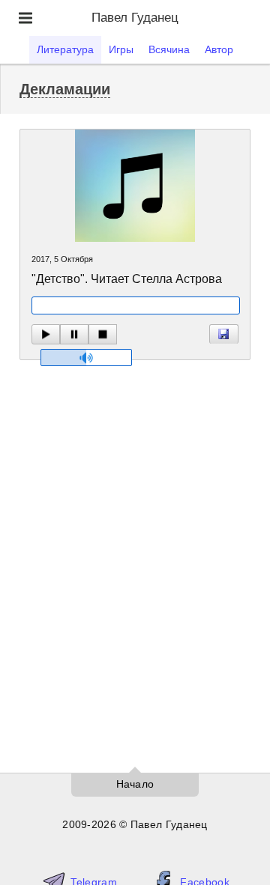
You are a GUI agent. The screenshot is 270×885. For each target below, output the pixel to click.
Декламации (65, 89)
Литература (65, 49)
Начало (135, 784)
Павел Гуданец (135, 17)
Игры (121, 49)
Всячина (169, 49)
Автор (219, 49)
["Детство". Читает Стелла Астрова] (223, 334)
